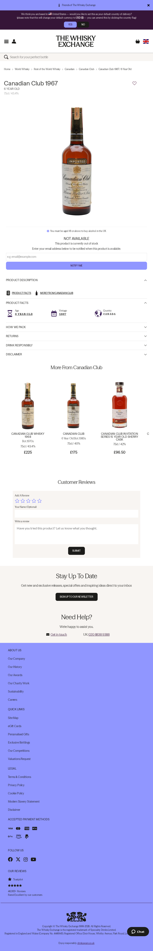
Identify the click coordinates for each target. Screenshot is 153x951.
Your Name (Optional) (26, 506)
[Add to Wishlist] (134, 83)
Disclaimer (14, 354)
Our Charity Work (18, 683)
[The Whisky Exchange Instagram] (26, 859)
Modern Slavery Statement (24, 801)
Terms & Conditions (19, 777)
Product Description (22, 280)
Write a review (22, 521)
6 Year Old (24, 314)
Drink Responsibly (19, 345)
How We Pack (16, 327)
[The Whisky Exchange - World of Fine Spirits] (76, 41)
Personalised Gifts (18, 734)
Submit (76, 550)
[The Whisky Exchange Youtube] (33, 859)
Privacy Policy (16, 785)
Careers (12, 699)
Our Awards (15, 675)
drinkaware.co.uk (85, 943)
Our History (15, 667)
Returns (12, 336)
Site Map (13, 718)
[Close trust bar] (148, 5)
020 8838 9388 (99, 634)
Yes (70, 24)
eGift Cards (14, 726)
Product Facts (17, 303)
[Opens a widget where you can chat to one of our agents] (138, 932)
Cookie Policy (16, 793)
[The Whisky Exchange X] (18, 859)
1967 (62, 314)
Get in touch (59, 634)
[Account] (14, 41)
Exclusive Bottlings (19, 742)
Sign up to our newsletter (76, 596)
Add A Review (22, 495)
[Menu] (6, 41)
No (83, 24)
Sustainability (16, 691)
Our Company (16, 658)
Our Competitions (18, 751)
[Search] (7, 57)
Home (7, 69)
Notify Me (76, 265)
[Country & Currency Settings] (146, 41)
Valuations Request (19, 759)
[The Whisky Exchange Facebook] (10, 859)
